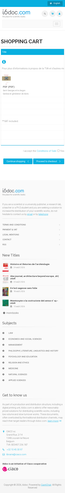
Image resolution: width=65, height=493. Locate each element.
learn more (53, 421)
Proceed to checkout (46, 161)
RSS (4, 244)
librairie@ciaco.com (16, 454)
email (29, 214)
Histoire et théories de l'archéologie (30, 264)
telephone (43, 214)
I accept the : (43, 151)
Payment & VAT (10, 229)
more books (12, 313)
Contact (7, 239)
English (56, 3)
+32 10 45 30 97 (14, 449)
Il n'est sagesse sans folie (23, 288)
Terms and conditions (14, 225)
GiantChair (46, 485)
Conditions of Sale (46, 151)
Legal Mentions (11, 234)
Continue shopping (16, 161)
